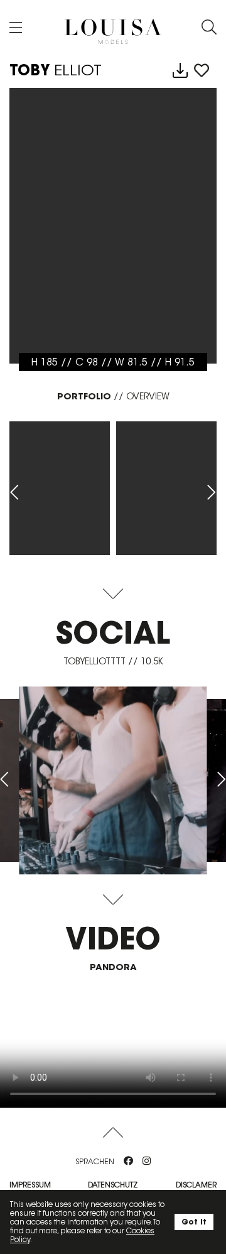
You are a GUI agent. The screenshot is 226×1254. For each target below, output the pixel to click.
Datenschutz (112, 1184)
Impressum (30, 1184)
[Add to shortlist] (201, 71)
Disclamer (196, 1184)
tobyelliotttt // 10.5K (113, 661)
